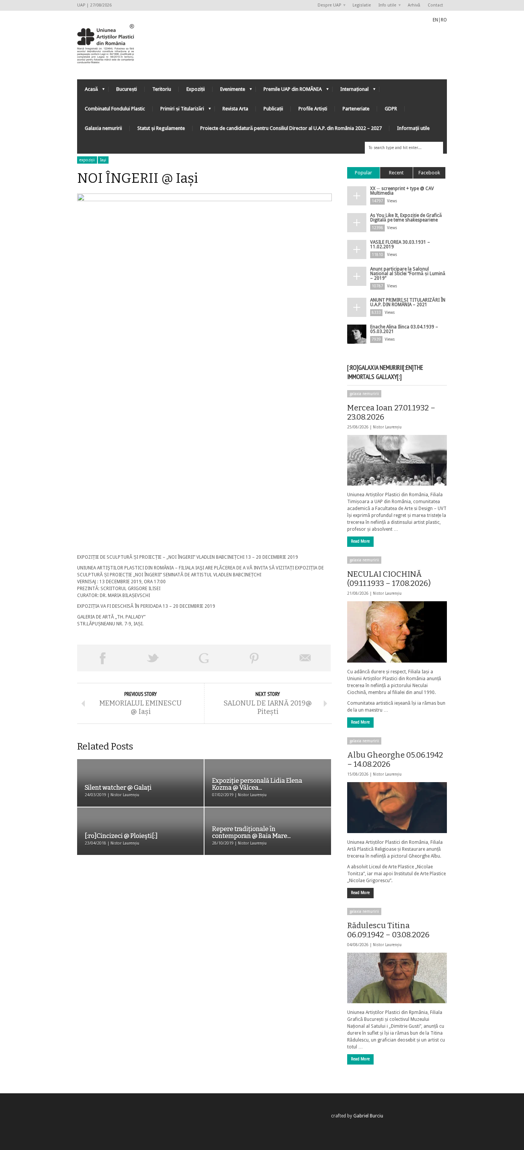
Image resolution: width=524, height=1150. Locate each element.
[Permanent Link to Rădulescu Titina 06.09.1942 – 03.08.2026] (397, 978)
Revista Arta (235, 109)
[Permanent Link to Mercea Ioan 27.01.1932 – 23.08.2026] (397, 460)
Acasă (87, 91)
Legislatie (362, 5)
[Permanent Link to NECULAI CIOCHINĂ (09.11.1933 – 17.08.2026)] (397, 632)
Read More (360, 541)
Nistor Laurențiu (387, 427)
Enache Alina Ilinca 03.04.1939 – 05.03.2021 (404, 329)
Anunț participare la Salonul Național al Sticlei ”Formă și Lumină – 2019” (407, 273)
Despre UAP (327, 5)
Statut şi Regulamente (161, 128)
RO (444, 20)
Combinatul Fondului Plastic (115, 109)
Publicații (273, 109)
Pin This (254, 658)
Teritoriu (161, 89)
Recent (396, 173)
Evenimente (229, 91)
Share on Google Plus (203, 658)
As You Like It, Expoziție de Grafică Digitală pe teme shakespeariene (406, 218)
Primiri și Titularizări (178, 110)
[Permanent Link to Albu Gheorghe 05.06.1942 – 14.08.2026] (397, 807)
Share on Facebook (102, 658)
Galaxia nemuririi (103, 128)
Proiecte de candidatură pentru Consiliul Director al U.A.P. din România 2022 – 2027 (291, 128)
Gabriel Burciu (368, 1116)
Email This (305, 658)
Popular (363, 173)
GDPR (391, 109)
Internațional (351, 91)
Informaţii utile (413, 128)
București (126, 89)
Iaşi (103, 160)
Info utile (385, 5)
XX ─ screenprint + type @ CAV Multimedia (402, 191)
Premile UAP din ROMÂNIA (289, 91)
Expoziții (195, 89)
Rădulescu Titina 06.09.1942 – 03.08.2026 (388, 930)
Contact (435, 5)
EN (435, 20)
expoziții (87, 160)
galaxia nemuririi (364, 394)
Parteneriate (356, 109)
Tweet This (153, 658)
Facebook (429, 173)
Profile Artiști (312, 109)
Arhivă (414, 5)
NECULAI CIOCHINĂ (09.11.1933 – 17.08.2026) (389, 578)
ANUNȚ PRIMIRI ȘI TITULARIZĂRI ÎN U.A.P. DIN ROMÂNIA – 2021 (407, 302)
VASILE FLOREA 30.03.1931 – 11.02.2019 (400, 244)
